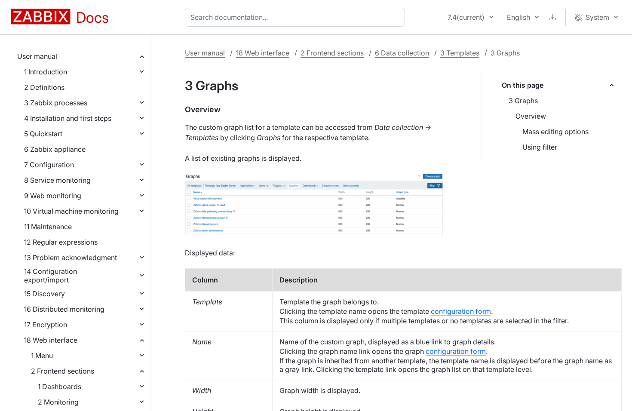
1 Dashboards (59, 386)
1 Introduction (45, 71)
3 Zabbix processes (55, 102)
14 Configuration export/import (50, 275)
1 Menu (42, 355)
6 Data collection (402, 53)
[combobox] (296, 17)
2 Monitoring (58, 402)
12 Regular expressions (61, 242)
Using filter (539, 147)
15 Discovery (44, 293)
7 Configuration (49, 164)
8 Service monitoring (57, 180)
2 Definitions (44, 87)
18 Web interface (50, 340)
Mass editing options (555, 131)
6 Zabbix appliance (55, 149)
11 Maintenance (48, 226)
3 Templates (459, 53)
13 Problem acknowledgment (70, 257)
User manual (37, 56)
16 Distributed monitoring (64, 309)
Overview (530, 116)
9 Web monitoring (52, 195)
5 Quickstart (43, 133)
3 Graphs (523, 100)
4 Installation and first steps (67, 118)
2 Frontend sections (62, 371)
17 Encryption (45, 324)
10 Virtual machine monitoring (71, 211)
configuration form (461, 311)
